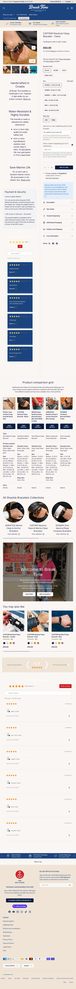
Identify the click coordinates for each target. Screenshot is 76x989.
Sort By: (22, 258)
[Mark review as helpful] (69, 715)
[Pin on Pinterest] (57, 243)
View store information (52, 178)
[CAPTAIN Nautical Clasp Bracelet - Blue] (62, 621)
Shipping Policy (8, 925)
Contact (71, 982)
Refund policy (7, 932)
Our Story (29, 594)
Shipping (53, 51)
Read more (25, 180)
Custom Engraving (9, 18)
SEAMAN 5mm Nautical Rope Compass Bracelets (62, 528)
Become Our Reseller (48, 978)
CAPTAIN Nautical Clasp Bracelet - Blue (60, 636)
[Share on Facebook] (53, 243)
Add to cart (64, 167)
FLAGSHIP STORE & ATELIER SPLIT (20, 900)
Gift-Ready (25, 978)
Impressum (6, 936)
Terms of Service (8, 943)
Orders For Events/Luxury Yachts (65, 978)
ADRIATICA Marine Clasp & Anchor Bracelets (13, 528)
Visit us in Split (45, 594)
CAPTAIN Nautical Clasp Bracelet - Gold (36, 636)
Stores (9, 978)
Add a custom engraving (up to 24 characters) (55, 145)
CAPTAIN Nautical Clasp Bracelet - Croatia (11, 636)
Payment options (8, 921)
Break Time (10, 974)
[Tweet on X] (49, 243)
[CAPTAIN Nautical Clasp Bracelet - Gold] (38, 621)
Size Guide (50, 61)
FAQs (64, 982)
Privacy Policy (7, 939)
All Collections (22, 15)
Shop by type (7, 15)
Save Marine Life (35, 978)
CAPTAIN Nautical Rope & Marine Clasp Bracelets (38, 528)
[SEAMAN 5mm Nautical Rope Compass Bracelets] (62, 512)
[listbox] (58, 132)
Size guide (70, 81)
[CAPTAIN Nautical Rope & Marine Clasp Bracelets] (38, 512)
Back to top (38, 861)
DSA (4, 950)
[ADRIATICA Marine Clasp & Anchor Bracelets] (13, 512)
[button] (72, 8)
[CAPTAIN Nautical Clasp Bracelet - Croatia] (13, 621)
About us (3, 978)
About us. (27, 99)
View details (9, 426)
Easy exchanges (64, 59)
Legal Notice (7, 947)
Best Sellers (33, 15)
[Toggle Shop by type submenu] (14, 15)
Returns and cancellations (11, 928)
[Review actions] (30, 264)
